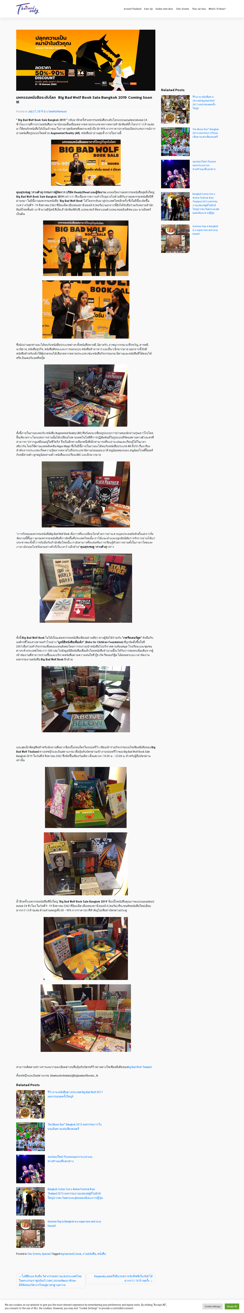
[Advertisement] (194, 56)
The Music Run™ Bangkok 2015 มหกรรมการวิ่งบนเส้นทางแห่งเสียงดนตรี (206, 133)
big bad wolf (67, 1254)
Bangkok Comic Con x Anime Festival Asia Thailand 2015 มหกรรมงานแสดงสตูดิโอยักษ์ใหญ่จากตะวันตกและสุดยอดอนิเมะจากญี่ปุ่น (75, 1193)
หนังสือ (101, 1254)
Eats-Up (148, 8)
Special (46, 1254)
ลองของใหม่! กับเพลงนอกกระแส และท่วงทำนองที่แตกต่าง (204, 165)
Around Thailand (132, 8)
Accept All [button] (232, 1306)
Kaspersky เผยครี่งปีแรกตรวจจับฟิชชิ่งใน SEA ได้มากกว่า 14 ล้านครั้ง (123, 1278)
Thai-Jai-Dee (199, 8)
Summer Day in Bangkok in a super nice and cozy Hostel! (205, 230)
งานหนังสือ (89, 1254)
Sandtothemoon (58, 111)
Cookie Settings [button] (213, 1306)
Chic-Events (182, 8)
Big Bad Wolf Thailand (140, 1067)
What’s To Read (217, 8)
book (78, 1254)
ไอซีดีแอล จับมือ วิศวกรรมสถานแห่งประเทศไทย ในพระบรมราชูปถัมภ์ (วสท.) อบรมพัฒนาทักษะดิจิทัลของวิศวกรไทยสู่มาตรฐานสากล (50, 1281)
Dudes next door (164, 8)
